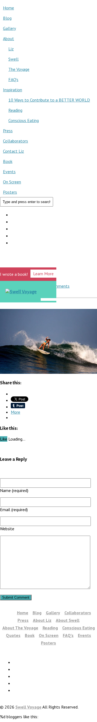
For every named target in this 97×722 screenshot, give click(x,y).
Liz (11, 48)
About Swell (67, 620)
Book (7, 161)
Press (8, 130)
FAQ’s (13, 79)
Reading (15, 110)
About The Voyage (20, 627)
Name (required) (14, 490)
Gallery (9, 28)
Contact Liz (13, 151)
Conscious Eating (23, 120)
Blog (7, 18)
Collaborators (15, 141)
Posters (10, 192)
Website (7, 528)
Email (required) (14, 509)
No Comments (56, 286)
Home (8, 8)
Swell (13, 59)
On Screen (12, 181)
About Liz (42, 620)
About (8, 38)
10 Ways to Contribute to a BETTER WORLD (49, 100)
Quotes (13, 635)
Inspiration (12, 89)
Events (9, 171)
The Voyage (18, 69)
